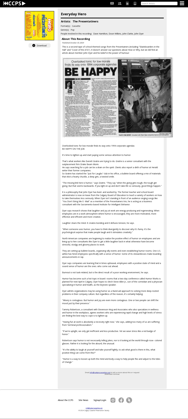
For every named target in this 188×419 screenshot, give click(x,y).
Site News (83, 400)
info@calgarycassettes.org (100, 372)
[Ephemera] (127, 3)
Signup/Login (100, 400)
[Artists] (119, 3)
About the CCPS (65, 400)
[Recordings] (112, 3)
